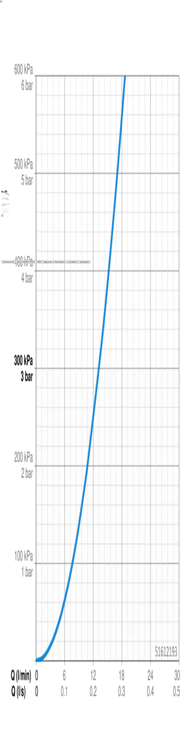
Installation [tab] (72, 262)
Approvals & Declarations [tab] (55, 262)
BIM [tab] (39, 262)
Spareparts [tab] (84, 262)
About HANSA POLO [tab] (26, 262)
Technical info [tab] (8, 262)
